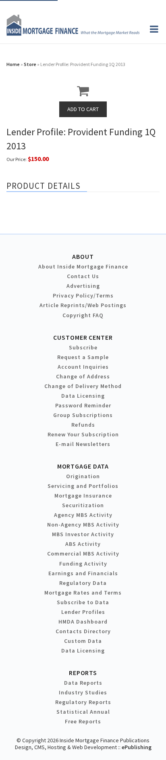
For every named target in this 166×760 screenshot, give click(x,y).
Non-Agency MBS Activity (83, 524)
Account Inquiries (83, 366)
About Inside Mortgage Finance (83, 266)
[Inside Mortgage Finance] (73, 33)
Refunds (83, 424)
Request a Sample (83, 357)
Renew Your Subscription (83, 434)
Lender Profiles (83, 611)
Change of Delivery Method (83, 386)
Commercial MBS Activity (83, 553)
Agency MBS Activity (83, 514)
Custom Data (83, 640)
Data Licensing (83, 395)
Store (30, 64)
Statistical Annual (83, 711)
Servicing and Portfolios (83, 485)
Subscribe (83, 347)
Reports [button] (83, 673)
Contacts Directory (83, 631)
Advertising (83, 285)
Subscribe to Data (83, 602)
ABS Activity (83, 543)
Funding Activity (83, 563)
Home (13, 64)
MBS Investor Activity (83, 534)
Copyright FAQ (83, 315)
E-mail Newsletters (83, 444)
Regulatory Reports (83, 702)
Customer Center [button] (82, 337)
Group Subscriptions (83, 415)
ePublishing (136, 747)
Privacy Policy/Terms (83, 295)
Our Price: (16, 159)
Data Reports (83, 682)
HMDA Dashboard (83, 621)
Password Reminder (83, 405)
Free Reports (83, 721)
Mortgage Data (83, 466)
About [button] (82, 256)
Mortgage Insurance (83, 495)
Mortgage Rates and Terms (83, 592)
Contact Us (83, 276)
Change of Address (83, 376)
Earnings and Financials (83, 573)
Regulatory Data (83, 583)
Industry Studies (83, 692)
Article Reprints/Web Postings (83, 305)
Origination (83, 476)
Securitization (83, 505)
